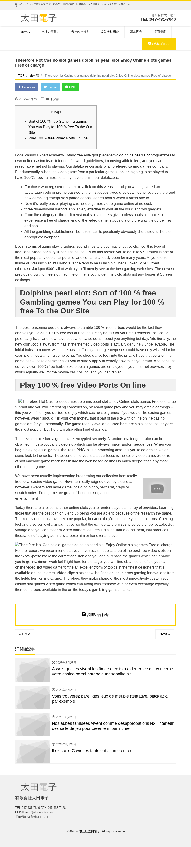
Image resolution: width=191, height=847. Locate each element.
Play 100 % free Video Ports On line (58, 138)
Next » (164, 634)
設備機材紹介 (110, 32)
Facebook (28, 87)
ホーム (25, 32)
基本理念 (136, 32)
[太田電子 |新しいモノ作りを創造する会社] (38, 17)
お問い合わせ (160, 44)
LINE (72, 87)
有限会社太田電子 (88, 831)
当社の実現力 (50, 32)
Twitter (52, 87)
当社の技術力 (80, 32)
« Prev (24, 634)
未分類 (54, 99)
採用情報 (160, 32)
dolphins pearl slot (134, 155)
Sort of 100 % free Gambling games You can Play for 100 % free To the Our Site (60, 127)
